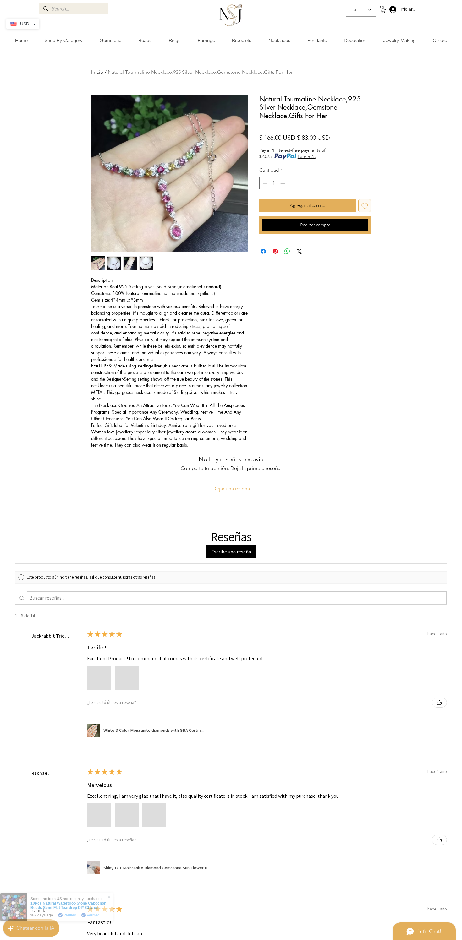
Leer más (307, 156)
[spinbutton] (274, 183)
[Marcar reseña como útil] (439, 703)
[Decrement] (264, 183)
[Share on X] (299, 251)
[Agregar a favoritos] (364, 205)
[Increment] (283, 183)
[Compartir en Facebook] (263, 251)
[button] (383, 9)
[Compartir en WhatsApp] (287, 251)
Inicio (97, 72)
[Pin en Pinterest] (275, 251)
